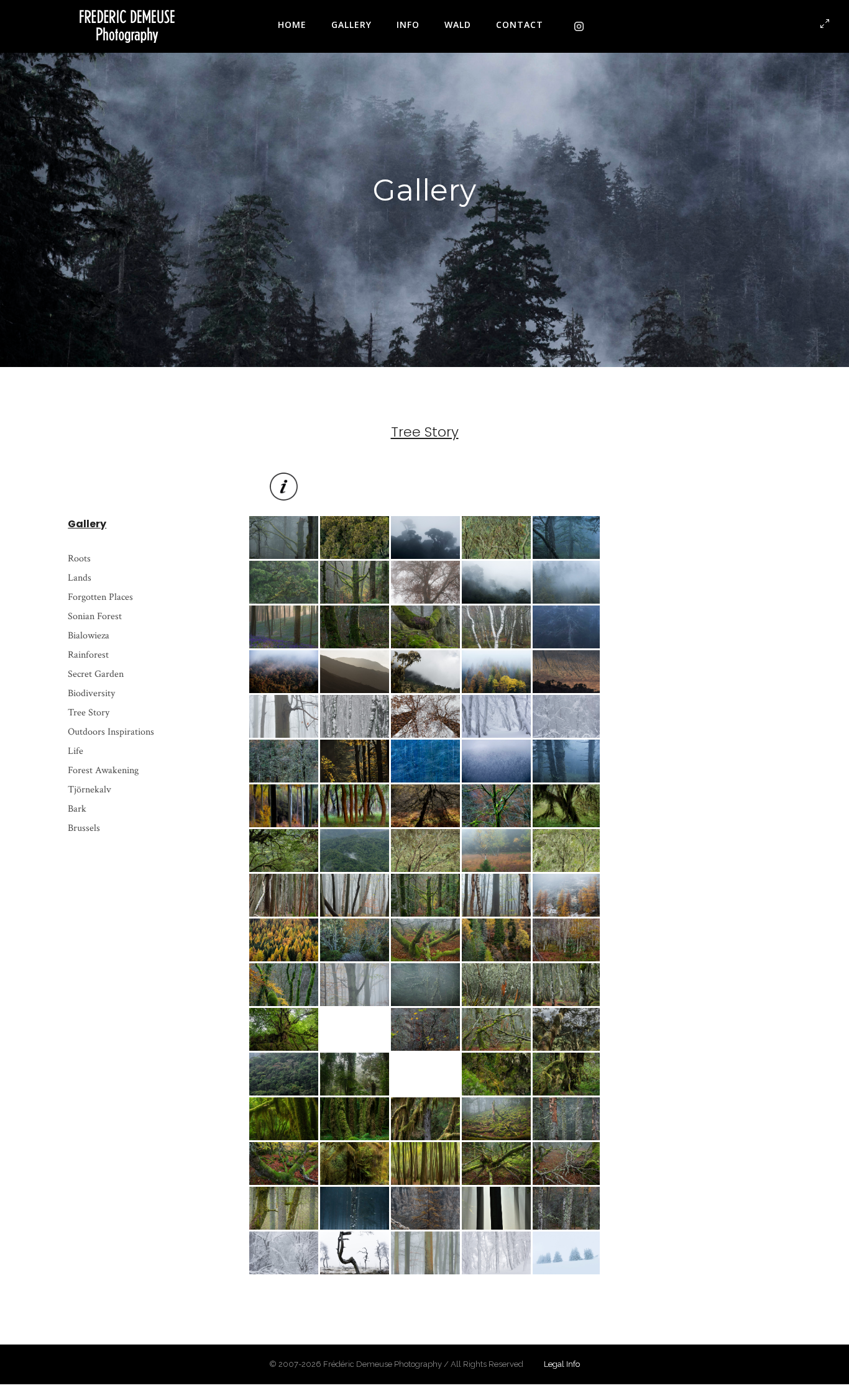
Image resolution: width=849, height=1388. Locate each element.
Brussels (84, 828)
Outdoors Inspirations (111, 731)
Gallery (351, 24)
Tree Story (88, 712)
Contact (519, 24)
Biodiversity (91, 693)
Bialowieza (88, 635)
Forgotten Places (100, 597)
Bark (77, 808)
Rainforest (88, 654)
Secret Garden (96, 674)
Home (292, 24)
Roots (79, 558)
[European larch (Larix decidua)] (425, 1208)
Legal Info (562, 1364)
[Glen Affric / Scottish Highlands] (354, 1029)
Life (75, 751)
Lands (79, 577)
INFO (408, 24)
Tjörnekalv (89, 789)
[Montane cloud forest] (354, 1074)
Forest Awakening (103, 770)
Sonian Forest (95, 616)
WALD (457, 24)
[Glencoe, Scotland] (354, 671)
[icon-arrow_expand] (825, 24)
